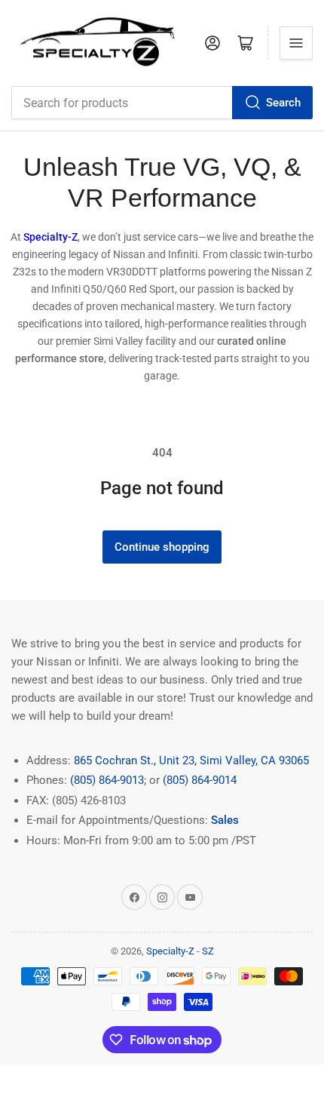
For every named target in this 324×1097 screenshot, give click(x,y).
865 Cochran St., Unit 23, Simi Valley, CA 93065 (191, 760)
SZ (208, 951)
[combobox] (162, 102)
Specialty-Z (170, 951)
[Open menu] (296, 43)
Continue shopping (162, 547)
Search (283, 102)
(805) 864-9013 (107, 780)
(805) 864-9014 (200, 780)
